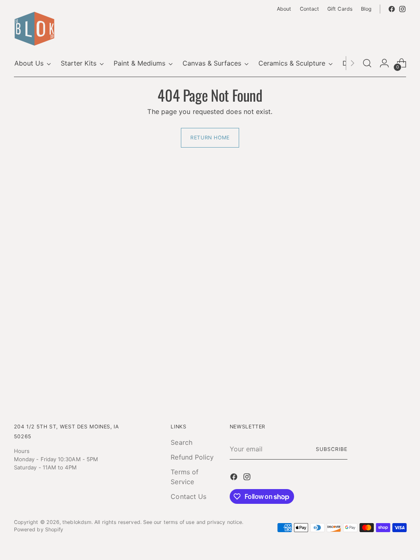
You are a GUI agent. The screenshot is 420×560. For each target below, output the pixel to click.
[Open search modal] (367, 63)
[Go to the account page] (384, 63)
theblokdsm (76, 522)
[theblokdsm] (34, 28)
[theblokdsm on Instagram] (402, 9)
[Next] (352, 63)
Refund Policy (192, 457)
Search (181, 442)
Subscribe (331, 449)
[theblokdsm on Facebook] (391, 9)
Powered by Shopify (38, 529)
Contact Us (188, 496)
